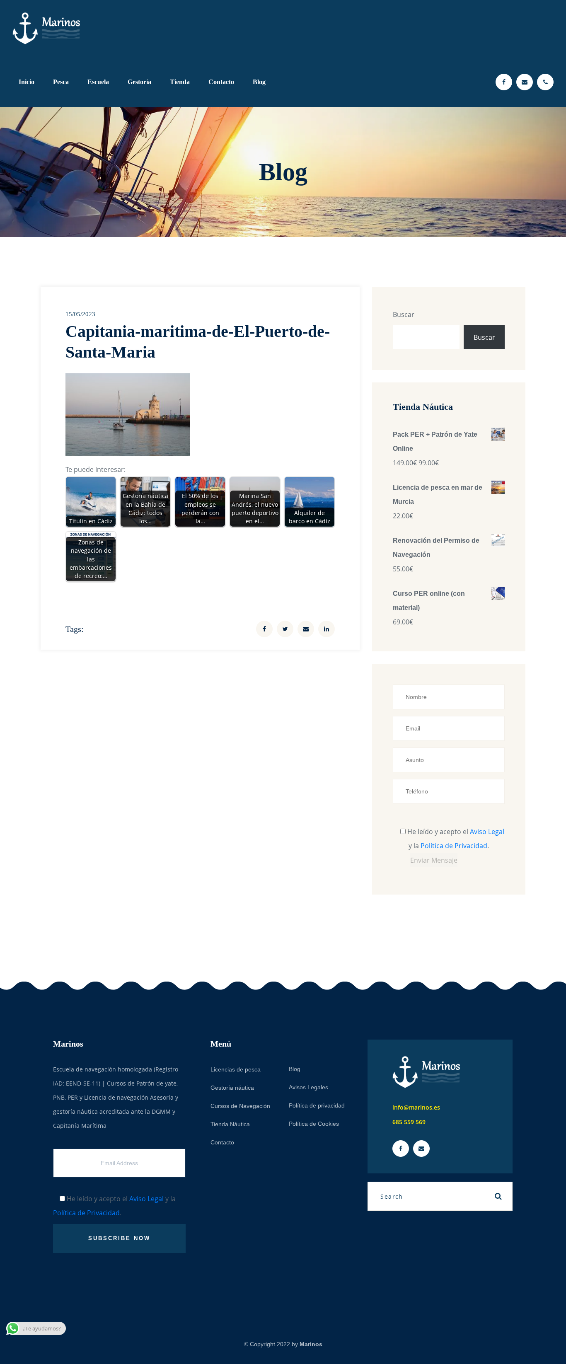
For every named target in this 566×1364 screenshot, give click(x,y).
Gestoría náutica (232, 1087)
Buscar (403, 314)
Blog (259, 81)
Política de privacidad (317, 1105)
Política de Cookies (314, 1123)
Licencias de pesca (235, 1069)
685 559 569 (409, 1122)
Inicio (26, 81)
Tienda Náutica (230, 1124)
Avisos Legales (308, 1087)
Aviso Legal (487, 831)
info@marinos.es (416, 1107)
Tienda (180, 81)
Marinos (311, 1344)
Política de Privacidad (454, 845)
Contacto (221, 81)
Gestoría (139, 81)
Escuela (98, 81)
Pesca (61, 81)
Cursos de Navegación (240, 1106)
